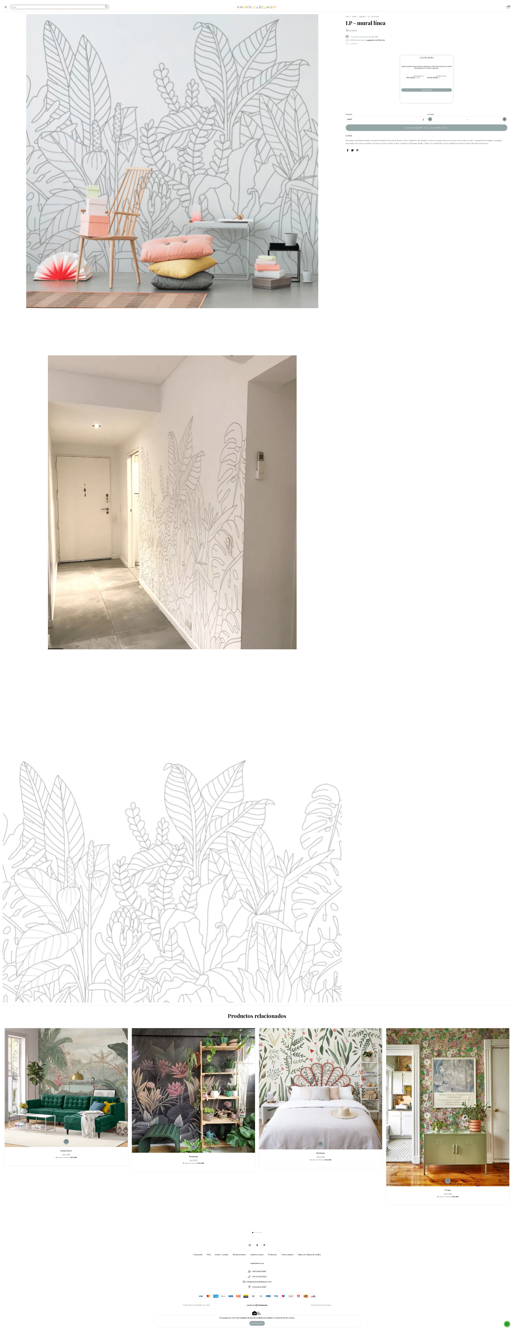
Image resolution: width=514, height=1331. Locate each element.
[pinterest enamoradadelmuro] (264, 1245)
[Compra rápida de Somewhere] (66, 1141)
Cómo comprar (287, 1254)
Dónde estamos (239, 1254)
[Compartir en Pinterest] (357, 150)
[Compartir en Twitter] (352, 150)
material (349, 114)
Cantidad (430, 114)
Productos (272, 1254)
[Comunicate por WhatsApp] (507, 1324)
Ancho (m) (431, 77)
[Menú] (6, 7)
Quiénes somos (257, 1254)
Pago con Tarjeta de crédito (309, 1254)
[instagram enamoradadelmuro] (249, 1245)
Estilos (354, 17)
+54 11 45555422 (259, 1276)
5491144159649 (259, 1271)
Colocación (198, 1254)
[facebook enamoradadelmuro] (257, 1245)
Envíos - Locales (221, 1254)
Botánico (362, 17)
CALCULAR (426, 90)
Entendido (257, 1323)
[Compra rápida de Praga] (447, 1181)
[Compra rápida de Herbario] (320, 1144)
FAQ (209, 1254)
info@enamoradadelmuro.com (259, 1282)
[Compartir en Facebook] (348, 150)
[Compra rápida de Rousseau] (193, 1147)
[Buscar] (106, 6)
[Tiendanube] (257, 1306)
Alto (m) (409, 77)
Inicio (347, 17)
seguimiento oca (257, 1263)
